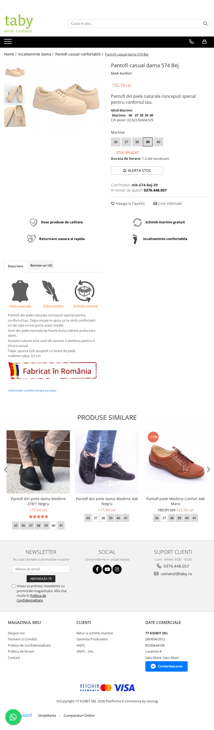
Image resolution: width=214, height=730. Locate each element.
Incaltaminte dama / (36, 54)
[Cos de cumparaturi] (204, 41)
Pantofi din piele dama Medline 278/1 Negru (38, 501)
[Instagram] (117, 569)
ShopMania (47, 715)
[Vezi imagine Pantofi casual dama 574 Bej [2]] (15, 116)
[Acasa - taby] (30, 23)
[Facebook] (97, 569)
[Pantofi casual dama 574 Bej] (66, 98)
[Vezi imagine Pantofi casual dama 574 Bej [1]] (15, 94)
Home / (10, 54)
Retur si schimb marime (94, 633)
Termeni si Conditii (22, 639)
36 (115, 141)
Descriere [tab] (15, 266)
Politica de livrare (21, 651)
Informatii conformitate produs (32, 390)
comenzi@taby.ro (176, 573)
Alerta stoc (139, 170)
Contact (14, 657)
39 (148, 141)
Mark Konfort (121, 73)
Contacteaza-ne (170, 666)
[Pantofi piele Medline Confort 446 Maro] (175, 462)
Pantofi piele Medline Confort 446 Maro (175, 501)
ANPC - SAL (85, 651)
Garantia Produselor (92, 639)
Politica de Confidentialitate (31, 598)
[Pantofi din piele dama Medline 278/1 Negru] (38, 462)
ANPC (80, 645)
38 (137, 141)
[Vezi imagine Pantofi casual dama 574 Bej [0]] (15, 72)
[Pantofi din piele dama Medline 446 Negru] (107, 462)
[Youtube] (107, 569)
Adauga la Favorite (130, 203)
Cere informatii (169, 203)
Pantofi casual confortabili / (79, 54)
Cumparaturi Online (79, 715)
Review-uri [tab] (41, 265)
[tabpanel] (66, 98)
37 (126, 141)
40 (158, 141)
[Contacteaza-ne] (191, 41)
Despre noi (16, 633)
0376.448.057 (176, 566)
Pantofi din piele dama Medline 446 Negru (107, 501)
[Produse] (8, 43)
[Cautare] (205, 23)
